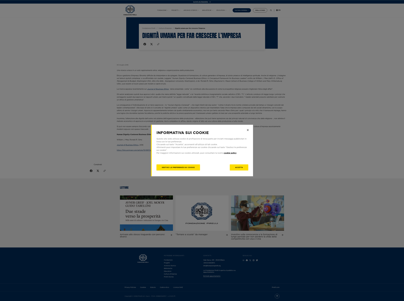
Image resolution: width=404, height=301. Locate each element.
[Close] (248, 130)
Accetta (239, 167)
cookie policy (230, 153)
